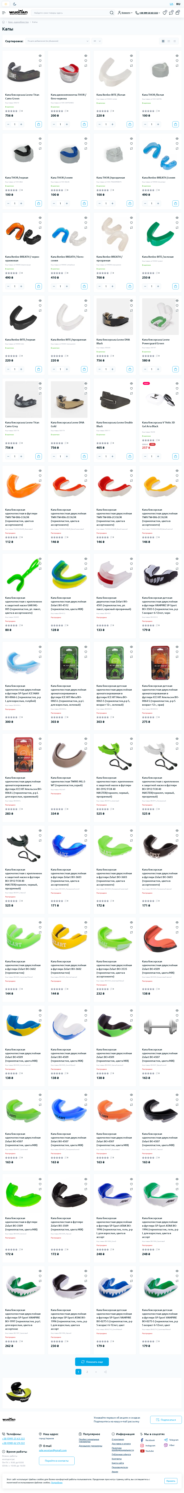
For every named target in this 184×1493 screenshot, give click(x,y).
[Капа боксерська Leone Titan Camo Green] (23, 71)
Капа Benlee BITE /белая (110, 94)
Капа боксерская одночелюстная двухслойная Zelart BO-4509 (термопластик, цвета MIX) (160, 967)
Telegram (173, 1440)
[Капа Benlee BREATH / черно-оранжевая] (23, 233)
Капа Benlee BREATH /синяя (158, 177)
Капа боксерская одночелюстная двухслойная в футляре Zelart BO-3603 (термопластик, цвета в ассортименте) (68, 877)
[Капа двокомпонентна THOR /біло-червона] (69, 71)
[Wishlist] (40, 60)
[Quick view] (40, 55)
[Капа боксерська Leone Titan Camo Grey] (23, 399)
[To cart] (38, 124)
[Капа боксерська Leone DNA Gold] (69, 399)
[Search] (112, 13)
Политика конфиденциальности (123, 1449)
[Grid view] (163, 41)
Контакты (117, 1458)
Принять (170, 1481)
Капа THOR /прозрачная (110, 177)
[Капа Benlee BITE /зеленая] (160, 233)
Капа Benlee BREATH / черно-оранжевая (22, 258)
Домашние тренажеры (90, 1446)
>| (105, 1371)
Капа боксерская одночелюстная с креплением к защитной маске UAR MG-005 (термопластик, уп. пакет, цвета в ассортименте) (23, 605)
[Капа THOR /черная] (23, 154)
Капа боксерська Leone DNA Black (113, 341)
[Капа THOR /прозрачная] (114, 154)
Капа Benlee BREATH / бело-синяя (67, 258)
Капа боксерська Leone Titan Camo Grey (22, 424)
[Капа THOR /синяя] (69, 154)
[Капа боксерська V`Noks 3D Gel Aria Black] (160, 399)
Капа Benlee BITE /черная (20, 339)
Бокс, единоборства (18, 22)
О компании (118, 1439)
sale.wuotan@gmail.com (53, 1450)
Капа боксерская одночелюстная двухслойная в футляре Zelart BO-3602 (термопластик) (23, 967)
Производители (120, 1467)
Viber (172, 1445)
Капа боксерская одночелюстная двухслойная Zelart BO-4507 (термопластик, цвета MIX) (160, 1055)
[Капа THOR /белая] (160, 71)
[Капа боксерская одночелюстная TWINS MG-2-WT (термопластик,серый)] (69, 754)
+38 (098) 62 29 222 (13, 1443)
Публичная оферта (121, 1454)
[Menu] (4, 12)
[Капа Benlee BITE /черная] (23, 316)
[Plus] (21, 124)
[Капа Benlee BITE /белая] (114, 71)
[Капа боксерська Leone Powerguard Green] (160, 316)
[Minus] (8, 124)
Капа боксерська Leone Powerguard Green (156, 341)
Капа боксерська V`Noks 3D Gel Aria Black (158, 424)
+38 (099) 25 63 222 (13, 1438)
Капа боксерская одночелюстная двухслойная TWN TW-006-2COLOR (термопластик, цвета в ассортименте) (68, 517)
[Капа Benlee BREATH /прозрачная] (114, 233)
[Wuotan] (30, 1419)
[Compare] (40, 65)
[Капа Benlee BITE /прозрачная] (69, 316)
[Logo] (18, 12)
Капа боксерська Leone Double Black (114, 424)
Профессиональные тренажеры (89, 1440)
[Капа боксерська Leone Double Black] (114, 399)
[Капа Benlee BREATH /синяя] (160, 154)
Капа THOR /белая (153, 94)
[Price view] (174, 41)
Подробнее (57, 1482)
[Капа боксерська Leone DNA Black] (114, 316)
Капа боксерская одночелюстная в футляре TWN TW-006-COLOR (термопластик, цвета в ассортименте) (21, 517)
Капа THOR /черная (16, 177)
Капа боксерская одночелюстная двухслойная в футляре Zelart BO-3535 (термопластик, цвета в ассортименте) (114, 969)
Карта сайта (118, 1463)
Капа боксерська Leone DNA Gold (67, 424)
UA (171, 4)
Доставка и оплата (121, 1443)
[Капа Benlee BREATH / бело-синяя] (69, 233)
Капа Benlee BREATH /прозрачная (109, 258)
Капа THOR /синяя (62, 177)
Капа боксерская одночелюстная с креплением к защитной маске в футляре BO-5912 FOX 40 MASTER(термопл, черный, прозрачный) (114, 787)
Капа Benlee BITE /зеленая (158, 256)
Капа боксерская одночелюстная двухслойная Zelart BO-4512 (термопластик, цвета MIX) (68, 603)
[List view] (169, 41)
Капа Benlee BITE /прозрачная (68, 339)
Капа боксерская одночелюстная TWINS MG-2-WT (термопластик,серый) (68, 781)
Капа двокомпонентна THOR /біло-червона (68, 96)
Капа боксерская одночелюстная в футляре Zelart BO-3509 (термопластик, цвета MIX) (21, 1224)
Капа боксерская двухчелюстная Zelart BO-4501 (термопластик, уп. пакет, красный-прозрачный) (113, 603)
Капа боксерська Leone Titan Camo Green (22, 96)
